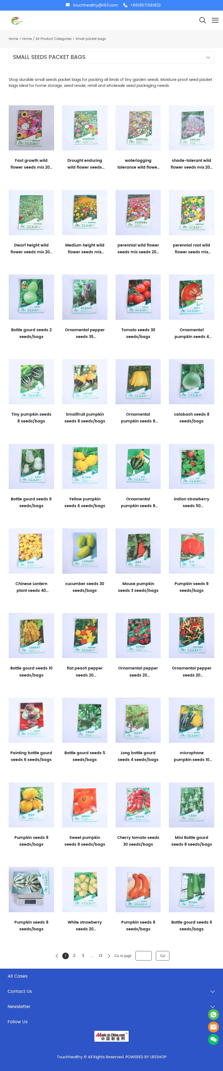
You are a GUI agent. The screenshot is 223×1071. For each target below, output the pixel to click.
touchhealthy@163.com (95, 5)
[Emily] (213, 1027)
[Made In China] (111, 1036)
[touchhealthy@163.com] (67, 5)
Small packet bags (91, 39)
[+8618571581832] (125, 5)
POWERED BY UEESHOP (145, 1057)
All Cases (17, 976)
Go (162, 956)
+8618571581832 (145, 5)
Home (13, 39)
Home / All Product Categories (47, 39)
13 (100, 956)
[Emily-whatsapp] (213, 1014)
